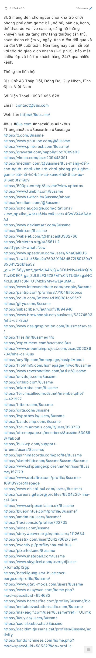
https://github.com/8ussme (28, 382)
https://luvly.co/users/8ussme (30, 617)
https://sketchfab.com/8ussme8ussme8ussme (45, 460)
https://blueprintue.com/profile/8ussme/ (40, 511)
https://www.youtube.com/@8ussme (36, 140)
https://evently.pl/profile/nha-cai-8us (37, 544)
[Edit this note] (91, 8)
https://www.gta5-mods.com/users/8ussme (43, 584)
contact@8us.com (32, 105)
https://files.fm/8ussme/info (29, 337)
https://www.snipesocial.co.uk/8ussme (38, 505)
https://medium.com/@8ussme (31, 202)
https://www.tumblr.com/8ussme (33, 191)
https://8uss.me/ (35, 114)
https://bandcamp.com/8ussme (32, 421)
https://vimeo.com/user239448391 (35, 157)
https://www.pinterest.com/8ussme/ (36, 146)
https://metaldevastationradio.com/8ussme (43, 606)
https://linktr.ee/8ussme (25, 230)
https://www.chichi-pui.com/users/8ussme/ (42, 488)
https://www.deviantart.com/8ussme (37, 225)
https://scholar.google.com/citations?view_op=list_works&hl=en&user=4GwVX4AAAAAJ (47, 214)
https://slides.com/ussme (26, 528)
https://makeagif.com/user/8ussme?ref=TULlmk (47, 612)
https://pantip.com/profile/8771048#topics (42, 292)
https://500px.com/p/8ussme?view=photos (43, 185)
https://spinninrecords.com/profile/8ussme (42, 455)
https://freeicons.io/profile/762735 (35, 522)
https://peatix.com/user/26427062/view (40, 539)
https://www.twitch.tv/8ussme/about (37, 197)
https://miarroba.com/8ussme (30, 387)
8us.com (23, 124)
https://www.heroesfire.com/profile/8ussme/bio (47, 601)
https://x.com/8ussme (23, 135)
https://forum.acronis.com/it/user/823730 (41, 427)
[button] (88, 649)
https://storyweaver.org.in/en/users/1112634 (43, 533)
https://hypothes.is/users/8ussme (34, 415)
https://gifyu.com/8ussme (27, 303)
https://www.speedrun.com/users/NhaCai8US (45, 253)
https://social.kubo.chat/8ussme (32, 623)
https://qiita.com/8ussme (26, 410)
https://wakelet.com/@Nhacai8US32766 (40, 236)
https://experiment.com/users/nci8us (37, 342)
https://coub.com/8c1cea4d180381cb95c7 (42, 298)
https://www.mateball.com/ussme (34, 556)
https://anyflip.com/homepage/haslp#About (43, 359)
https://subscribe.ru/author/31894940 (38, 309)
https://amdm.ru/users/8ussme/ (32, 516)
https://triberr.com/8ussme (28, 404)
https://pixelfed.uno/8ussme (29, 550)
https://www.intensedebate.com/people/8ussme (47, 286)
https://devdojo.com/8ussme (29, 376)
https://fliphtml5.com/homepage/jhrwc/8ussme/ (47, 365)
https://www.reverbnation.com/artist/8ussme (44, 371)
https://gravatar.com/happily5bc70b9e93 (41, 152)
